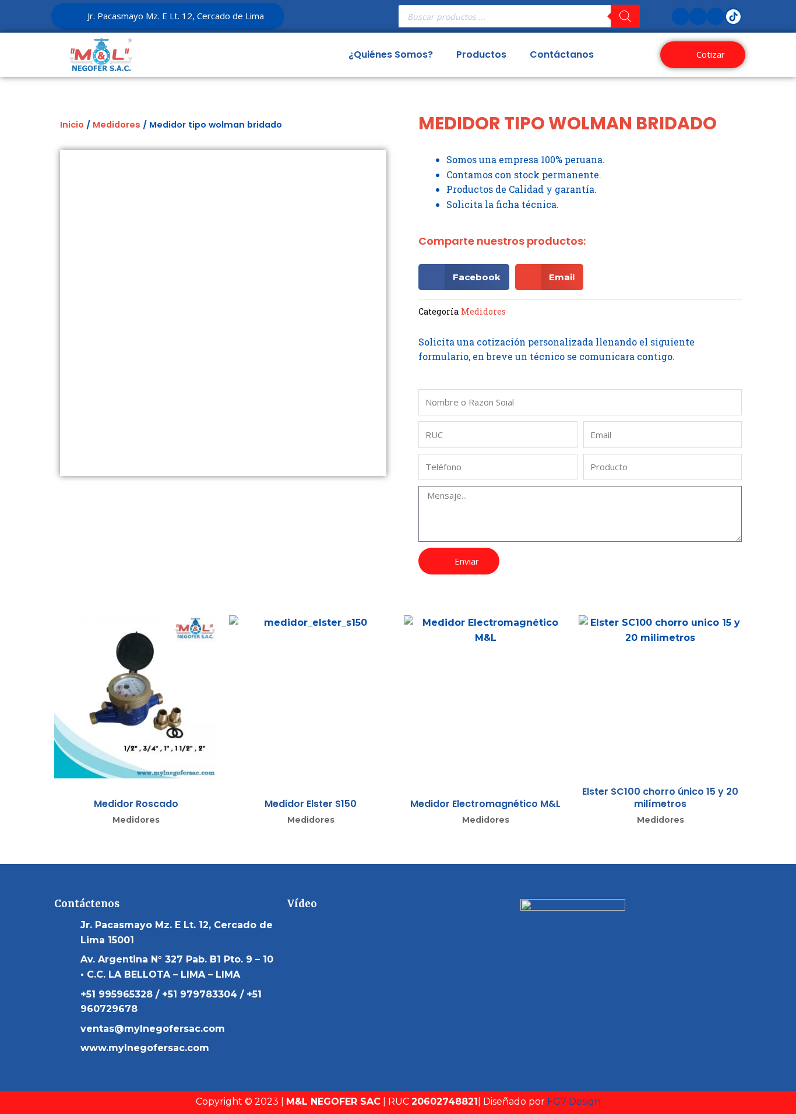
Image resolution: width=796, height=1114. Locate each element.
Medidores (116, 125)
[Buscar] (625, 16)
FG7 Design (574, 1101)
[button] (463, 277)
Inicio (72, 125)
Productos (481, 54)
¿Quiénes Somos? (390, 54)
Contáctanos (562, 54)
